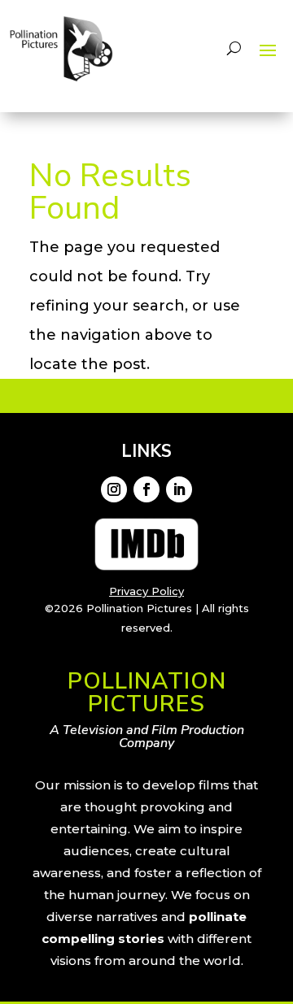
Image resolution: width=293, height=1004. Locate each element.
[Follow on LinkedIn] (179, 489)
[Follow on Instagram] (114, 489)
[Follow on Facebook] (146, 489)
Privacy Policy (146, 591)
